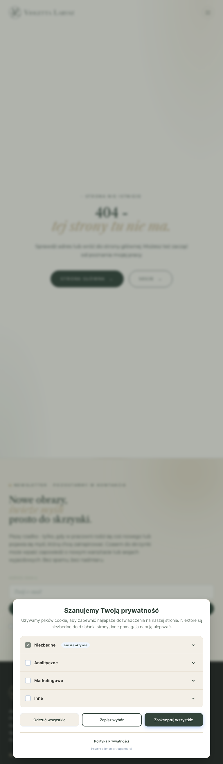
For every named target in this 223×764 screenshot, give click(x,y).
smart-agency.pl (120, 748)
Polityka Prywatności (111, 741)
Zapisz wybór (112, 719)
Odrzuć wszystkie (49, 719)
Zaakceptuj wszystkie (173, 719)
